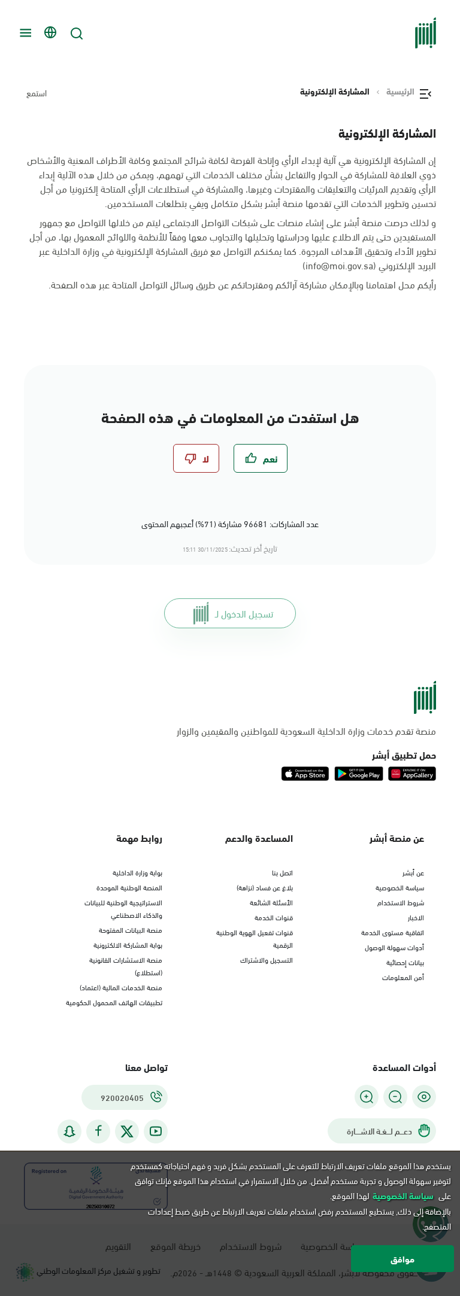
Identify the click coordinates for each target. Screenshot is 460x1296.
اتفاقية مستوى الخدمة (392, 931)
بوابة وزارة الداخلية (137, 871)
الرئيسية (400, 91)
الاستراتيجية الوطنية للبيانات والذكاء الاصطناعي (123, 908)
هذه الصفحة (73, 284)
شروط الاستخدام (400, 901)
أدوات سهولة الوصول (394, 946)
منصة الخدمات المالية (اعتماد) (121, 986)
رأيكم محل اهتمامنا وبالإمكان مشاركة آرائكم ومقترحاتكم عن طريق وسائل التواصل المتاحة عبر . (242, 284)
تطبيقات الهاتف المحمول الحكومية (114, 1001)
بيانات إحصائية (405, 961)
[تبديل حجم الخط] (395, 1097)
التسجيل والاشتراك (266, 959)
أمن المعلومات (403, 976)
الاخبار (416, 916)
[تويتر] (127, 1131)
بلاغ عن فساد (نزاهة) (265, 886)
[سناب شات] (69, 1131)
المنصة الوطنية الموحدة (129, 886)
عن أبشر (413, 871)
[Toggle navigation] (24, 33)
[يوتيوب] (156, 1131)
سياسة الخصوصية (400, 886)
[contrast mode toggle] (424, 1097)
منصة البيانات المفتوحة (130, 929)
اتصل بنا (282, 871)
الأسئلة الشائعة (271, 901)
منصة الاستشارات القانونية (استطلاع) (125, 965)
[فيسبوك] (98, 1131)
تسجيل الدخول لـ (244, 613)
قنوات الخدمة (274, 916)
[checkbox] (261, 458)
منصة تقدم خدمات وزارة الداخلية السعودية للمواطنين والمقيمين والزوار (306, 730)
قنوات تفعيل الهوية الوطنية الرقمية (254, 938)
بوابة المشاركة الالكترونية (127, 944)
